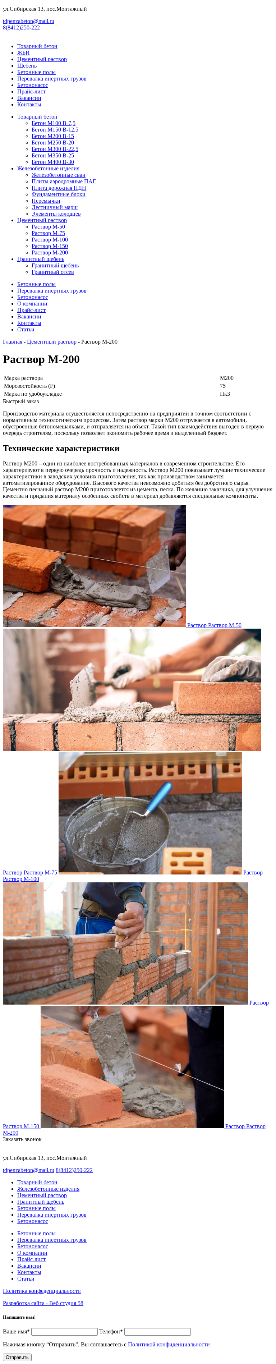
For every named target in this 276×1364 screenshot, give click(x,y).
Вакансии (29, 98)
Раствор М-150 (50, 246)
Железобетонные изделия (48, 168)
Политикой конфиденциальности (169, 1344)
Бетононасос (32, 85)
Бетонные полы (36, 72)
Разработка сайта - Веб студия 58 (43, 1303)
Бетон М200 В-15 (53, 136)
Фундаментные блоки (59, 194)
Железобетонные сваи (59, 175)
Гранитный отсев (53, 272)
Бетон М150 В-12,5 (55, 130)
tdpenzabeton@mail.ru (28, 21)
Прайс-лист (31, 91)
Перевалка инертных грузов (52, 78)
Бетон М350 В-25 (53, 155)
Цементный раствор (42, 59)
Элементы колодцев (56, 214)
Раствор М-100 (50, 239)
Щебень (27, 66)
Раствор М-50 (48, 227)
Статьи (25, 329)
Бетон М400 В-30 (53, 162)
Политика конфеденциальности (42, 1291)
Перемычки (46, 201)
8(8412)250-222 (21, 27)
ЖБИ (23, 53)
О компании (32, 303)
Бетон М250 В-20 (53, 142)
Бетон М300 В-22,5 (55, 149)
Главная (12, 342)
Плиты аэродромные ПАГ (64, 181)
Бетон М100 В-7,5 (53, 123)
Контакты (29, 104)
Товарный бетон (37, 46)
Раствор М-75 (48, 233)
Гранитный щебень (40, 259)
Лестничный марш (55, 207)
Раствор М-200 (50, 252)
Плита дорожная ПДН (59, 188)
